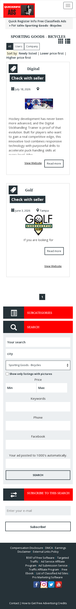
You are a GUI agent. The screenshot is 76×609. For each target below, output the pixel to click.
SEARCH (38, 475)
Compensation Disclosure (26, 548)
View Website (33, 163)
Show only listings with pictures (31, 374)
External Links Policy (46, 551)
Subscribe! (38, 527)
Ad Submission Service (53, 565)
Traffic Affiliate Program (44, 569)
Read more (54, 163)
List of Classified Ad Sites (52, 573)
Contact (14, 603)
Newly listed (28, 53)
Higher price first (18, 58)
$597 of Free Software (40, 558)
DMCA (49, 548)
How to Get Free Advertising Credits (44, 603)
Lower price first (52, 53)
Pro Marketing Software (47, 577)
